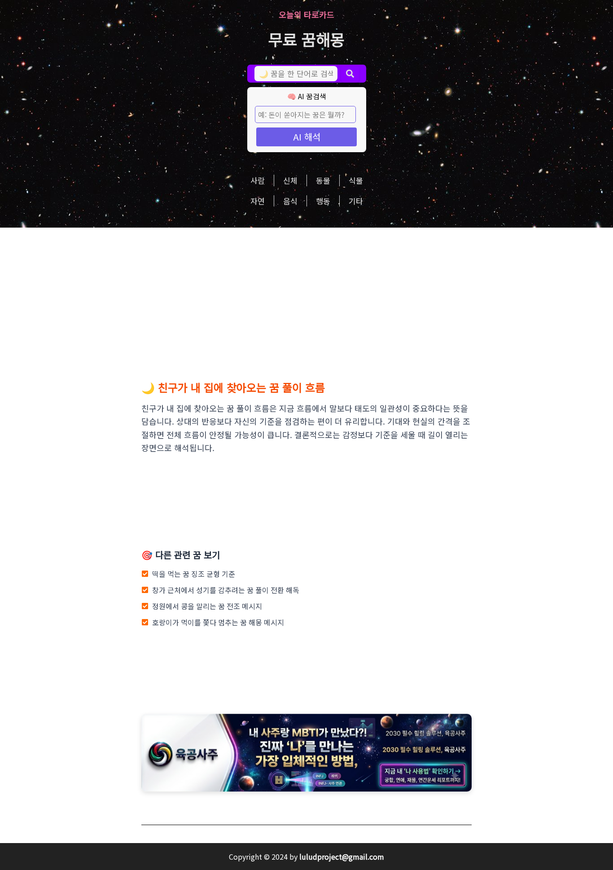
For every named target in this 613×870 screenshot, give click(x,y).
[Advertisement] (306, 295)
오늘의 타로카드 (306, 14)
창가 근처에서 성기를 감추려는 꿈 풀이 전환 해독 (225, 589)
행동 (323, 201)
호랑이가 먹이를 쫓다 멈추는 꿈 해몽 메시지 (218, 622)
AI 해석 (306, 136)
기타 (356, 201)
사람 (257, 180)
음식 (290, 201)
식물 (356, 180)
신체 (290, 180)
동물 (323, 180)
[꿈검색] (350, 74)
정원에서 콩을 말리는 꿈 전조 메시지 (207, 606)
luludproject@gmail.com (341, 856)
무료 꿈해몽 (306, 38)
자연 (257, 201)
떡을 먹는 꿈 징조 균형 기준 (193, 573)
